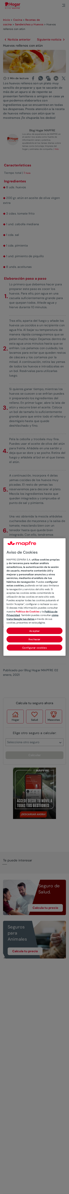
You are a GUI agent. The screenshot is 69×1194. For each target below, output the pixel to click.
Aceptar (34, 630)
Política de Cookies (27, 611)
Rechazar (34, 639)
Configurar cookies (34, 647)
